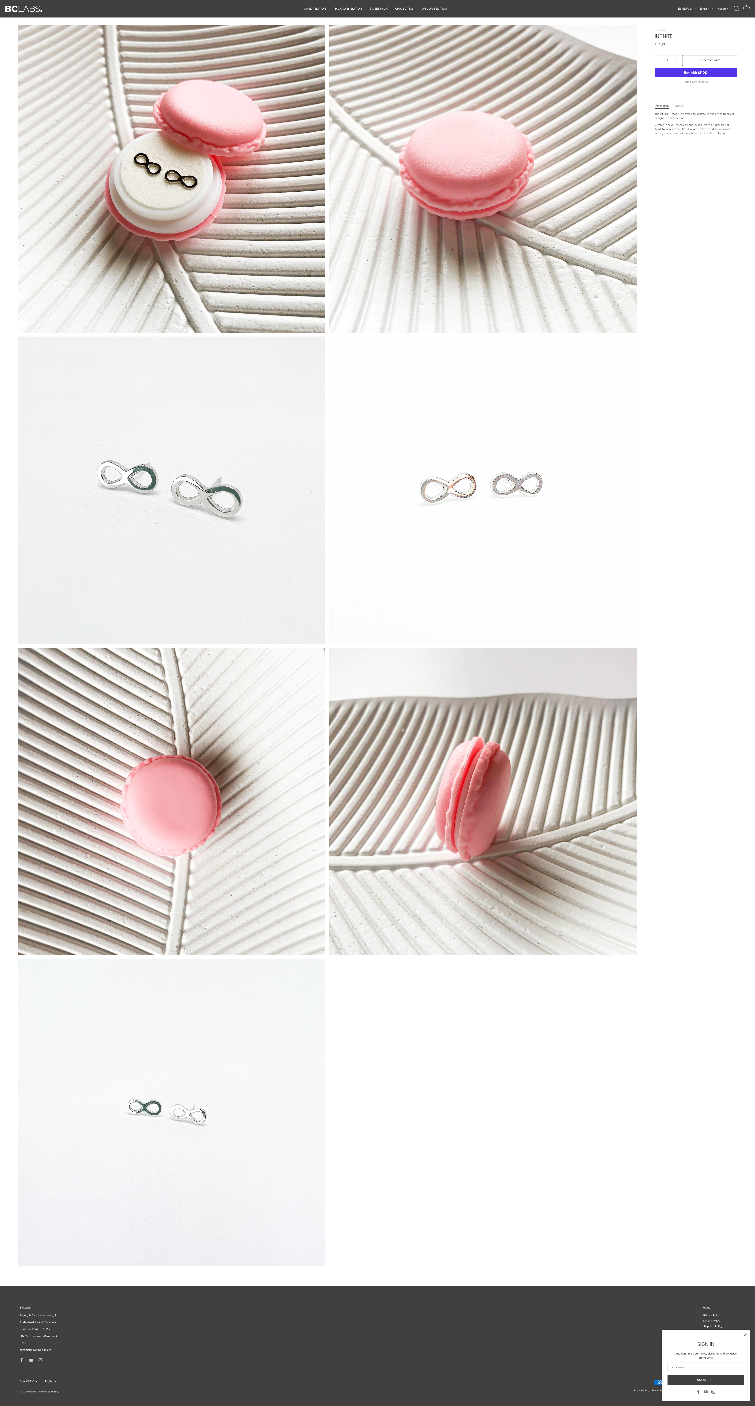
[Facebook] (698, 1391)
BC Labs (660, 30)
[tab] (664, 106)
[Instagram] (713, 1391)
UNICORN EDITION (434, 9)
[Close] (745, 1334)
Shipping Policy (712, 1326)
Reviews (678, 106)
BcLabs (32, 1391)
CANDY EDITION (315, 9)
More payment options (696, 81)
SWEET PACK (379, 9)
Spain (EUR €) (27, 1381)
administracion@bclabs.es (35, 1350)
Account (723, 9)
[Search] (736, 8)
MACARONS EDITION (347, 9)
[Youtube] (706, 1391)
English (704, 8)
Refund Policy (711, 1321)
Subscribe (705, 1380)
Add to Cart (709, 60)
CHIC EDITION (404, 9)
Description (662, 106)
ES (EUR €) (685, 8)
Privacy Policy (711, 1315)
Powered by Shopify (48, 1391)
